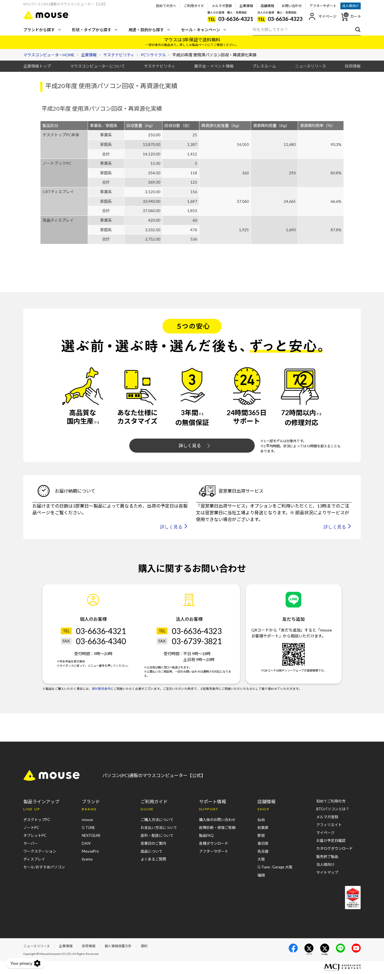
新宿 (261, 835)
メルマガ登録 (222, 6)
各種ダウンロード (213, 843)
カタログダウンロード (334, 848)
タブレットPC (34, 835)
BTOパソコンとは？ (332, 809)
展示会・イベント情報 (214, 66)
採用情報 (353, 66)
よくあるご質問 (153, 859)
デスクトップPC (36, 819)
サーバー (30, 843)
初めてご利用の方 (330, 801)
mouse (87, 819)
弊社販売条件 (101, 688)
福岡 (261, 875)
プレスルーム (264, 66)
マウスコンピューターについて (97, 66)
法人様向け (350, 6)
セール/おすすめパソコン (44, 867)
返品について (151, 851)
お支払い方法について (159, 827)
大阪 (261, 859)
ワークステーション (39, 851)
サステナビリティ (159, 66)
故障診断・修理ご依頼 (217, 827)
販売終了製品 (327, 856)
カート (355, 16)
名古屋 (262, 851)
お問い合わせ (292, 6)
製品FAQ (206, 835)
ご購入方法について (157, 819)
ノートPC (31, 827)
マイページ (327, 16)
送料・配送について (157, 835)
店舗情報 (267, 6)
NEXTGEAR (91, 835)
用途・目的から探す (146, 29)
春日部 (262, 843)
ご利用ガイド (194, 6)
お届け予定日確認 (330, 840)
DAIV (86, 843)
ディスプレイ (34, 859)
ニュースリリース (310, 66)
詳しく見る (190, 445)
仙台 (261, 819)
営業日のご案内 (153, 843)
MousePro (90, 851)
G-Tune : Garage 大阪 (274, 867)
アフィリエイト (329, 824)
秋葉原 (262, 827)
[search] (357, 29)
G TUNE (88, 827)
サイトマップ (327, 872)
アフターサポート (323, 6)
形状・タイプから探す (91, 29)
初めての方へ (166, 6)
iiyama (87, 859)
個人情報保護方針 (118, 946)
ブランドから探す (39, 29)
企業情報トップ (37, 66)
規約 (144, 946)
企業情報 (246, 6)
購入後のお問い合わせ (217, 819)
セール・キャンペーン (200, 29)
